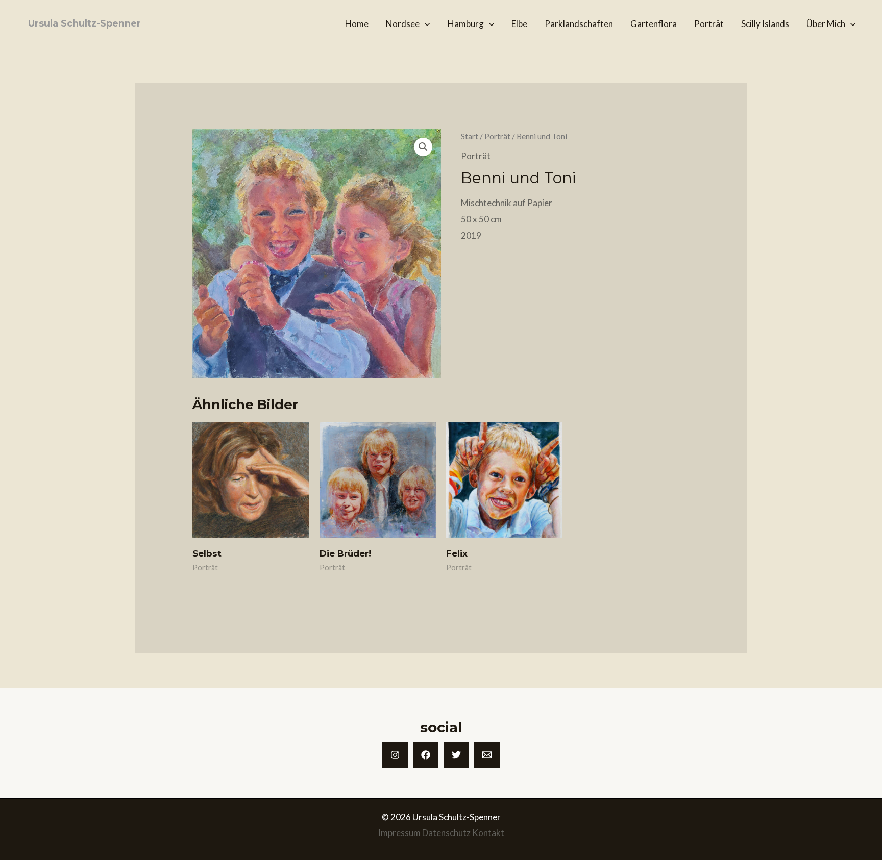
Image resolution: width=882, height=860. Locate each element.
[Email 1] (487, 755)
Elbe (519, 23)
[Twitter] (456, 755)
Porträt (709, 23)
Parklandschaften (579, 23)
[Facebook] (425, 755)
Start (469, 136)
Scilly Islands (765, 23)
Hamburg (466, 23)
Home (357, 23)
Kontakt (488, 832)
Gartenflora (653, 23)
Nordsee (403, 23)
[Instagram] (395, 755)
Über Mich (825, 23)
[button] (425, 23)
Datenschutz (446, 832)
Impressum (399, 832)
